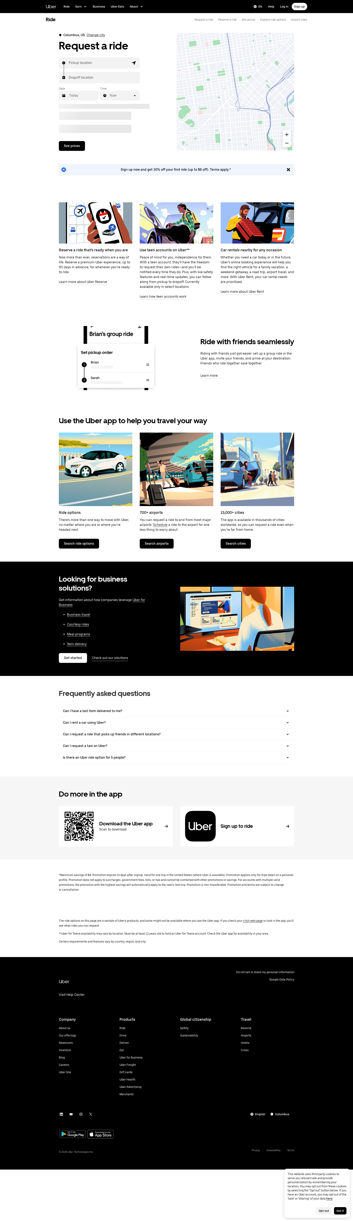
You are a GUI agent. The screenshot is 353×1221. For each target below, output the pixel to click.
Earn (78, 6)
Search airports (157, 543)
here (329, 1198)
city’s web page (253, 920)
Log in (284, 6)
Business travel (78, 615)
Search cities (236, 543)
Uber (51, 6)
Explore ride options (273, 19)
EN (260, 6)
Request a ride (203, 19)
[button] (134, 62)
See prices (248, 19)
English (260, 1114)
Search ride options (79, 543)
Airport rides (299, 19)
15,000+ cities (232, 512)
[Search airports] (176, 469)
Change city (96, 35)
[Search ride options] (95, 469)
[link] (176, 169)
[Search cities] (257, 469)
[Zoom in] (287, 134)
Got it (340, 1210)
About (134, 6)
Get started (73, 658)
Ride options (70, 512)
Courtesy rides (78, 624)
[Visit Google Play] (73, 1134)
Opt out (324, 1210)
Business (99, 6)
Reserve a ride (227, 19)
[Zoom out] (287, 143)
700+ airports (151, 512)
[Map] (235, 91)
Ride (67, 6)
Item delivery (77, 644)
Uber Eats (117, 6)
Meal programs (78, 634)
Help (271, 6)
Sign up (299, 6)
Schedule (160, 525)
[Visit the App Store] (100, 1134)
